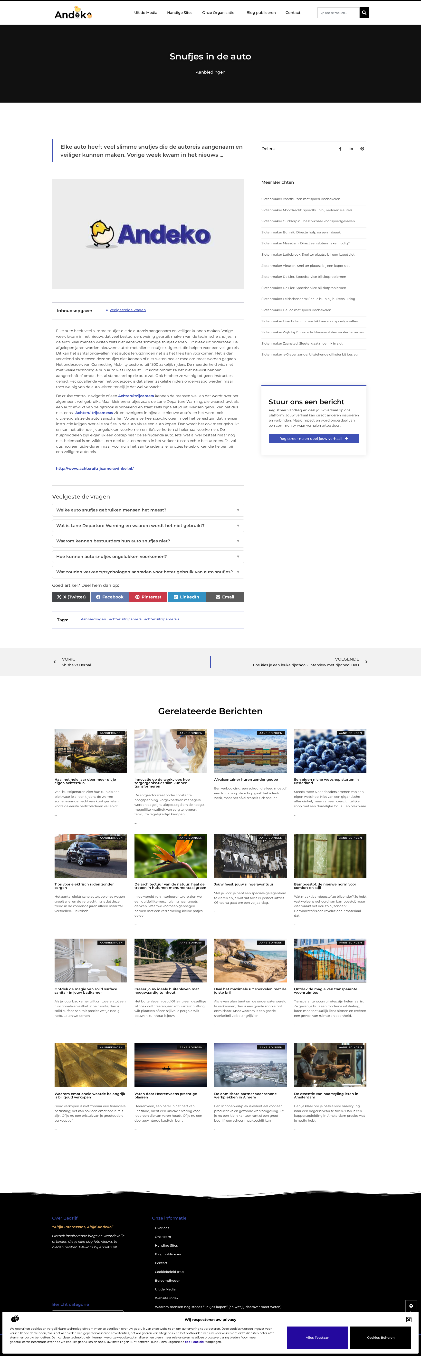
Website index (166, 1298)
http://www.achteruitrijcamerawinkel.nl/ (95, 468)
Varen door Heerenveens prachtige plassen (165, 1095)
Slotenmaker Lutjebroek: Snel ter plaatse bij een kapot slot (307, 254)
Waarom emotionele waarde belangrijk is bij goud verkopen (90, 1095)
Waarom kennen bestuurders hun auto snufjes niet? (148, 541)
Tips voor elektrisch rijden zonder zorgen (84, 886)
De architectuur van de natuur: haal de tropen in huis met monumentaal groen (170, 886)
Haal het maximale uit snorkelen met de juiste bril (250, 991)
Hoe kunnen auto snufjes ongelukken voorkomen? (148, 556)
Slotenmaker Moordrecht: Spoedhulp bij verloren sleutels (306, 210)
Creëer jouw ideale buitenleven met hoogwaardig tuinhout (166, 991)
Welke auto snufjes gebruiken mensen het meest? (148, 510)
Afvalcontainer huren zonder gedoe (246, 779)
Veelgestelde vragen (128, 310)
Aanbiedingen (210, 72)
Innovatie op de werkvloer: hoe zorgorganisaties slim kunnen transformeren (162, 783)
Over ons (162, 1228)
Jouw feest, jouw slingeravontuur (243, 884)
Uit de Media (145, 12)
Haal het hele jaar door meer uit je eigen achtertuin (85, 781)
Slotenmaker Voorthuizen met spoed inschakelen (300, 199)
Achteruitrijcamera (136, 396)
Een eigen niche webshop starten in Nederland (326, 781)
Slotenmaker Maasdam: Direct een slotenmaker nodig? (305, 243)
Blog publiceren (261, 12)
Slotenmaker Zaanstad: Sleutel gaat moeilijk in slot (302, 343)
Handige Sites (179, 12)
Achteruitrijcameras (94, 412)
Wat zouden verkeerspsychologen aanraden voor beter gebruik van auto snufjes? (148, 571)
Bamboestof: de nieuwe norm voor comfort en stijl (325, 886)
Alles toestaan (317, 1337)
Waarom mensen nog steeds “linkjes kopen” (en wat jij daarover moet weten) (218, 1307)
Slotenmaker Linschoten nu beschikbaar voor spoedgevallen (309, 321)
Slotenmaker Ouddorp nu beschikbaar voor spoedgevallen (308, 221)
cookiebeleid (194, 1342)
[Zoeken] (364, 12)
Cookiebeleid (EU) (169, 1272)
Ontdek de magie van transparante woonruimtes (325, 991)
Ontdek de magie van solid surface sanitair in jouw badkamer (86, 991)
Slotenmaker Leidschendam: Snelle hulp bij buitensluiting (308, 299)
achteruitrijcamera (125, 619)
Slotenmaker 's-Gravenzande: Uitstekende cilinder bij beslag (309, 354)
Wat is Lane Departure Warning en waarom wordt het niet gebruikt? (148, 525)
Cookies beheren (381, 1337)
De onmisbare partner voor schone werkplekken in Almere (245, 1095)
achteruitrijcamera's (161, 619)
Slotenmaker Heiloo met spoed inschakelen (296, 310)
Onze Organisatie (218, 12)
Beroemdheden (168, 1280)
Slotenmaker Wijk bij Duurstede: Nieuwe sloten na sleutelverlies (312, 332)
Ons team (163, 1237)
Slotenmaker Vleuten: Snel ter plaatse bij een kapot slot (305, 266)
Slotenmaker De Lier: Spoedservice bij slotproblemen (303, 277)
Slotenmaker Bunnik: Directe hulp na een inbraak (301, 232)
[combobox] (338, 12)
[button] (408, 1319)
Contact (293, 12)
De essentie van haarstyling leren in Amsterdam (326, 1095)
